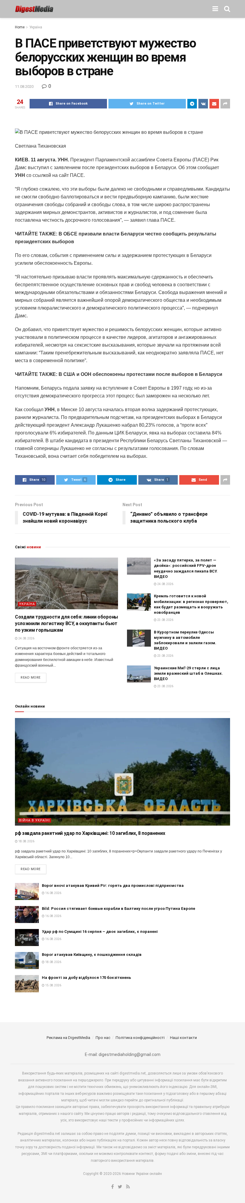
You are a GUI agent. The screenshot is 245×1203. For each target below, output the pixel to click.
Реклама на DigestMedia (68, 1037)
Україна (35, 27)
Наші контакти (183, 1037)
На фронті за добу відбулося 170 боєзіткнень (86, 977)
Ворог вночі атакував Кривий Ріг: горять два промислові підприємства (113, 885)
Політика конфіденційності (140, 1037)
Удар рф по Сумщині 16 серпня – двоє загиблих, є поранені (100, 931)
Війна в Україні (34, 820)
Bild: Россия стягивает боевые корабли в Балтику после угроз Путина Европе (118, 908)
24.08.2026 (26, 638)
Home (19, 27)
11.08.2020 (24, 86)
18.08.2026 (26, 841)
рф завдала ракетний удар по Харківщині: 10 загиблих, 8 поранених (90, 833)
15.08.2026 (53, 985)
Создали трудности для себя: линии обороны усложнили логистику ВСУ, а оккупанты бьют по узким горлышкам (66, 623)
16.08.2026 (53, 893)
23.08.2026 (165, 620)
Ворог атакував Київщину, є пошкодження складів (92, 954)
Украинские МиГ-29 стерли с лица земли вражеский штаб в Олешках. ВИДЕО (188, 673)
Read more (31, 677)
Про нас (103, 1037)
